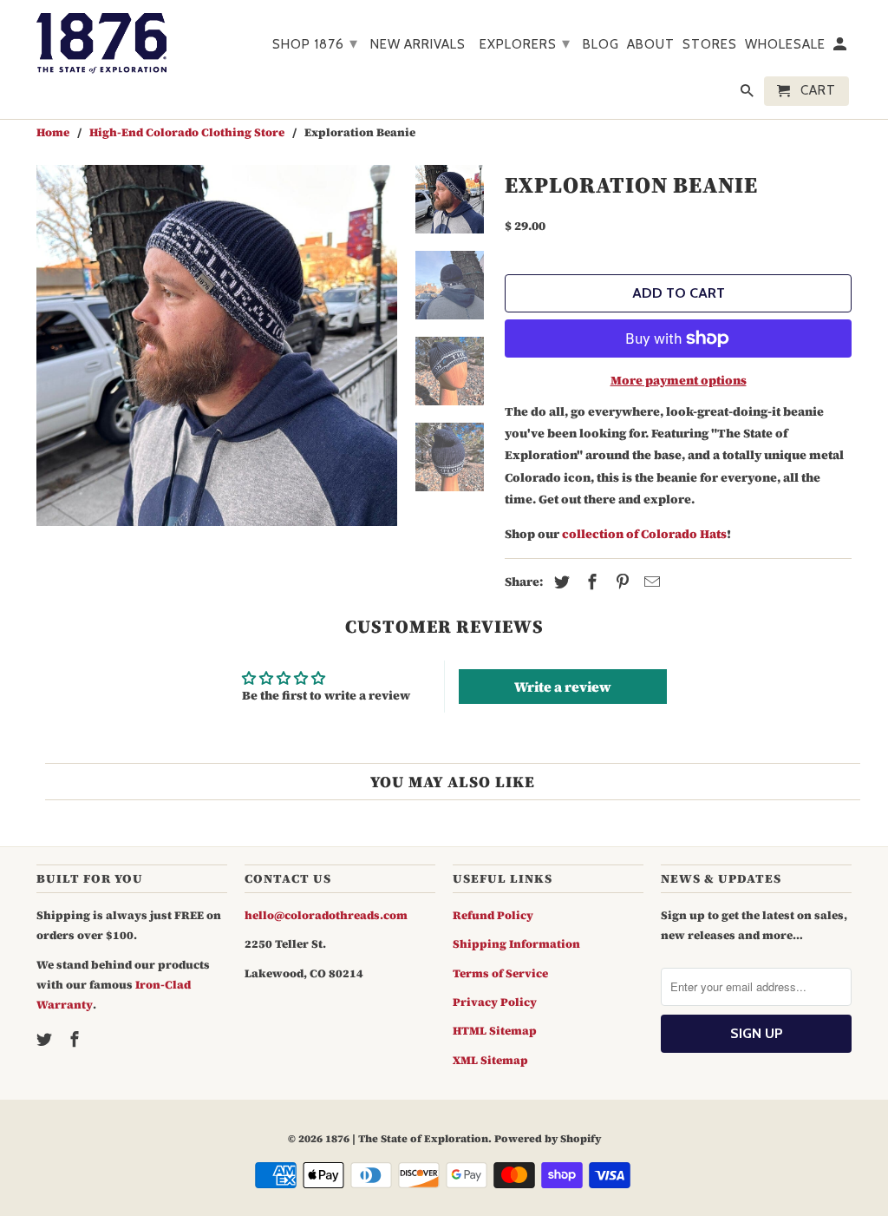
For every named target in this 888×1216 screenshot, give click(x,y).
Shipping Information (516, 944)
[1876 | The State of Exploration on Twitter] (46, 1039)
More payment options (678, 380)
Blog (601, 44)
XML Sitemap (490, 1060)
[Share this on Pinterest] (620, 582)
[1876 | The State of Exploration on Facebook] (76, 1039)
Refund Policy (493, 915)
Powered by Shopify (547, 1139)
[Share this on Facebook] (590, 582)
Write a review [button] (562, 686)
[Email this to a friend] (649, 582)
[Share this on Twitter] (559, 582)
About (651, 44)
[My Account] (841, 47)
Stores (709, 44)
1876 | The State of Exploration (406, 1139)
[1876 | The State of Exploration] (101, 43)
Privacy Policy (495, 1002)
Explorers (525, 43)
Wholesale (785, 44)
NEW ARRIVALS (418, 44)
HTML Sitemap (495, 1030)
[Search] (748, 94)
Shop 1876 (315, 43)
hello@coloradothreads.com (326, 915)
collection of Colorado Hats (644, 533)
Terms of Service (500, 973)
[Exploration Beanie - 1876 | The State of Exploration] (216, 345)
